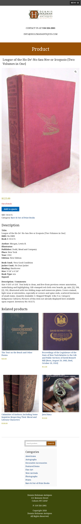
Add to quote (10, 209)
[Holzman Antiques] (40, 14)
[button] (76, 72)
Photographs (31, 476)
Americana (31, 456)
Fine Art (29, 469)
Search (51, 443)
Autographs (31, 459)
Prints (28, 480)
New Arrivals (32, 473)
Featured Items (33, 466)
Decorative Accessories (36, 463)
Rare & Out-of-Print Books (23, 217)
